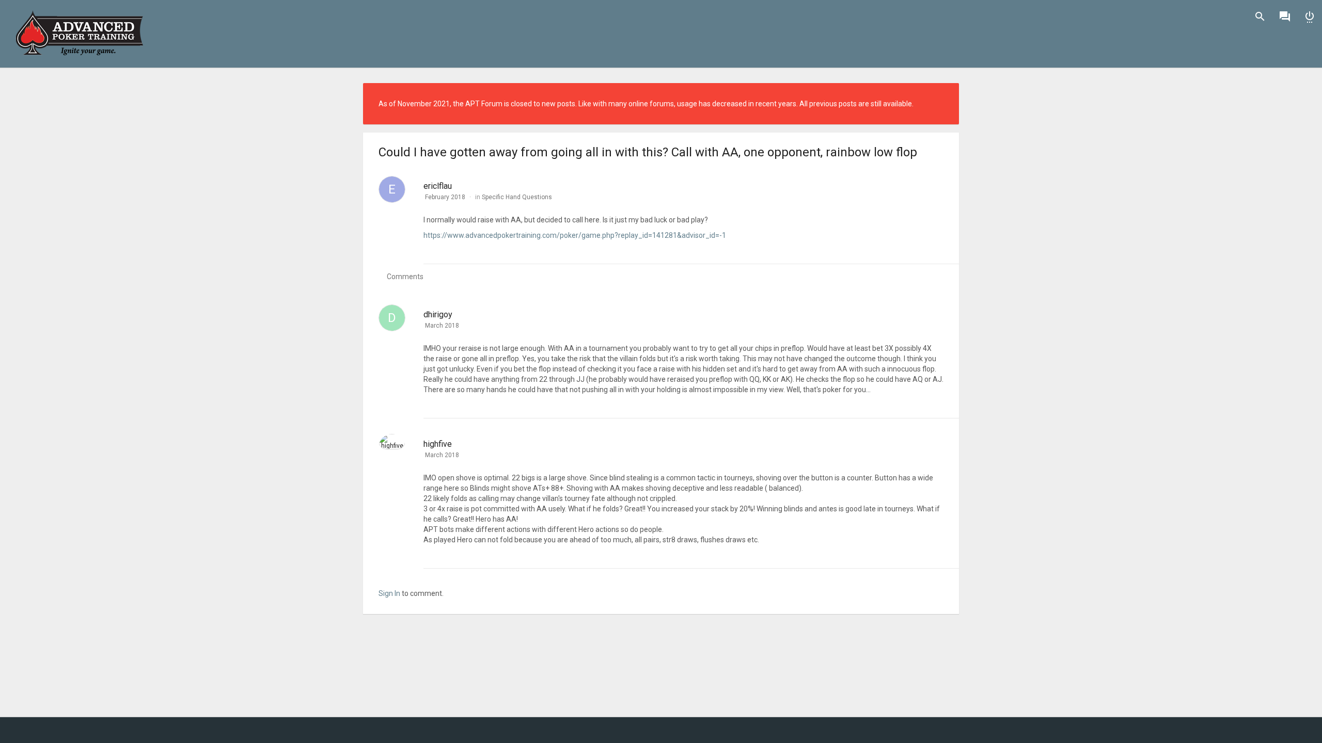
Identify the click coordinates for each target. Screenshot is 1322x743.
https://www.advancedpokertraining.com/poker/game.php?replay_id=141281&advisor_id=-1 (574, 235)
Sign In (1309, 16)
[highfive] (392, 441)
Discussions (1284, 16)
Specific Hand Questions (517, 197)
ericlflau (437, 186)
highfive (437, 444)
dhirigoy (437, 314)
